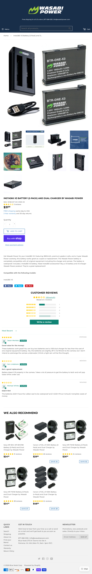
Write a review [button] (44, 322)
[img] (7, 337)
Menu (7, 29)
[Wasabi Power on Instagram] (47, 559)
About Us (7, 537)
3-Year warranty (10, 213)
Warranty (7, 548)
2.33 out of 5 (50, 297)
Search (6, 531)
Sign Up (84, 537)
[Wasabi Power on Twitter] (39, 559)
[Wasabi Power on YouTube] (51, 559)
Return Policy (9, 551)
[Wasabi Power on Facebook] (43, 559)
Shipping (7, 534)
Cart (88, 29)
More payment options (14, 245)
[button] (9, 204)
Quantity (7, 220)
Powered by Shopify (32, 565)
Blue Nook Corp (15, 565)
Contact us (8, 545)
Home (6, 36)
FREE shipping (9, 211)
